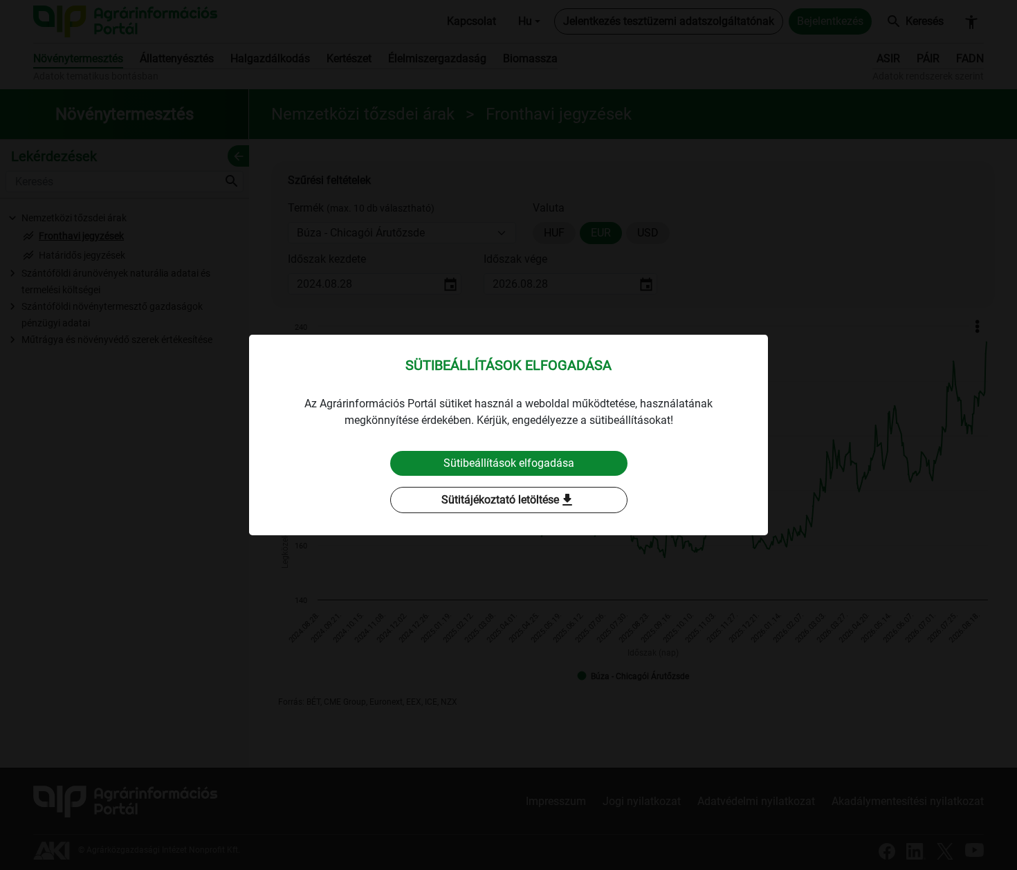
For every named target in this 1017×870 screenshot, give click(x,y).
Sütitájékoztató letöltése (508, 500)
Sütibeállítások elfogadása (508, 463)
